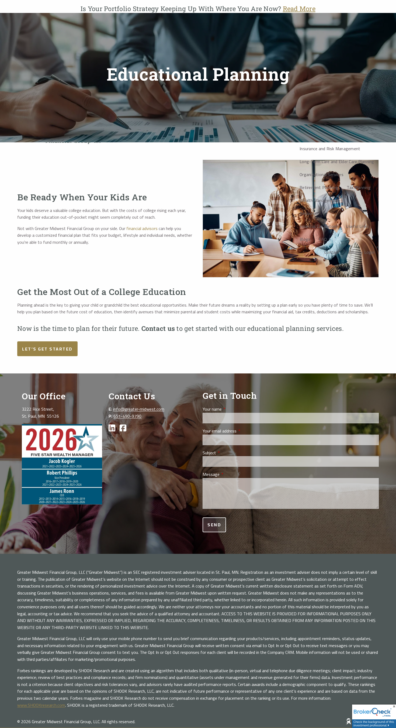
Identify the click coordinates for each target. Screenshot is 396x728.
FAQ (323, 239)
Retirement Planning (319, 187)
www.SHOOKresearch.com (41, 705)
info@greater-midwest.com (138, 409)
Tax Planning (359, 187)
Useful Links (357, 226)
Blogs (305, 239)
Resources (309, 213)
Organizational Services (321, 174)
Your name (231, 409)
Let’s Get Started (47, 349)
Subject (228, 452)
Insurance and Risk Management (330, 149)
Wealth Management (319, 200)
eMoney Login (361, 252)
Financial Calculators (318, 226)
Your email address (239, 431)
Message (230, 474)
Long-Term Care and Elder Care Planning (337, 161)
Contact (331, 252)
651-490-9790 (127, 416)
